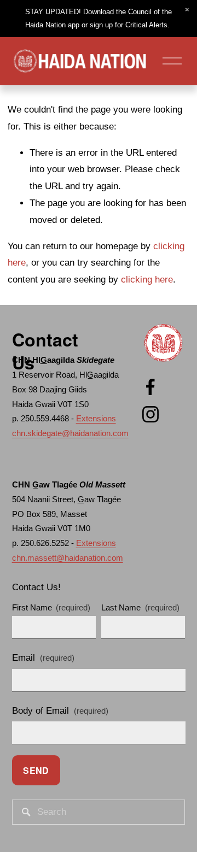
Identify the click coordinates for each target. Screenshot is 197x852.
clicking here (147, 279)
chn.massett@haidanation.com (67, 557)
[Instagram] (150, 414)
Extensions (96, 418)
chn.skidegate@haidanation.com (70, 433)
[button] (187, 10)
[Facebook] (150, 387)
